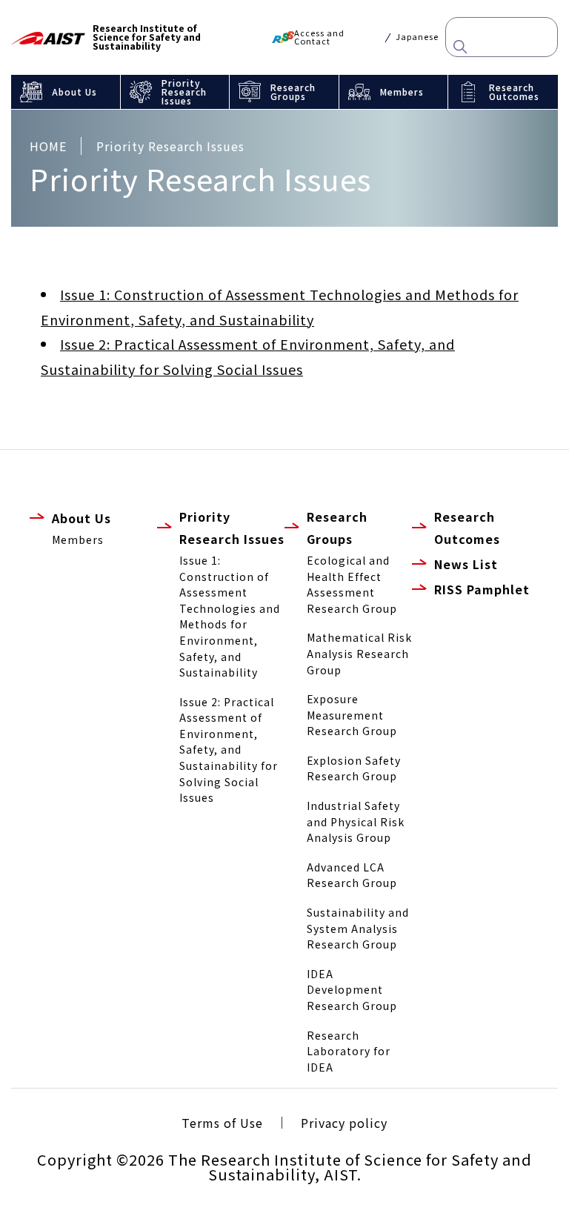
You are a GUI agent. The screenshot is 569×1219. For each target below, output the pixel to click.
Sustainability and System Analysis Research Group (358, 928)
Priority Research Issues (184, 91)
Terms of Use (222, 1123)
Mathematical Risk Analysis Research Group (359, 653)
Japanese (417, 37)
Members (402, 91)
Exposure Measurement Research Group (352, 714)
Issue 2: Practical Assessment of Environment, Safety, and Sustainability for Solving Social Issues (228, 750)
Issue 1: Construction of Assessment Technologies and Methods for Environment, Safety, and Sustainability (229, 616)
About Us (74, 91)
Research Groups (293, 91)
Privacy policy (344, 1123)
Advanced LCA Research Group (352, 875)
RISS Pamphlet (482, 589)
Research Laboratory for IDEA (348, 1051)
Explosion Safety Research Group (354, 768)
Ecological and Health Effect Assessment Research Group (352, 584)
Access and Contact (319, 37)
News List (466, 564)
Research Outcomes (514, 91)
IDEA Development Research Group (352, 989)
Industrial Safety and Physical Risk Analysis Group (356, 821)
